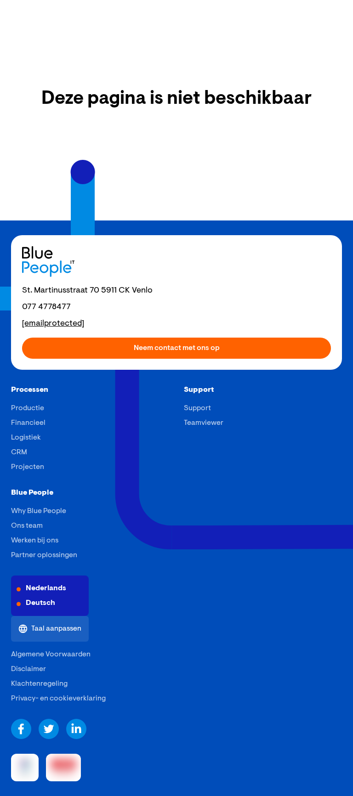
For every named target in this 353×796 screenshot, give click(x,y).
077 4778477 (46, 307)
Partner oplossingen (44, 555)
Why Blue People (38, 511)
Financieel (28, 423)
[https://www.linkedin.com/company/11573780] (76, 729)
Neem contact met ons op (177, 348)
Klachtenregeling (39, 684)
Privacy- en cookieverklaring (58, 698)
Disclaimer (28, 669)
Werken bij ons (34, 540)
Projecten (27, 467)
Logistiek (26, 437)
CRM (19, 452)
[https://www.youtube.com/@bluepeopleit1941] (49, 729)
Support (197, 408)
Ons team (27, 526)
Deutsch (40, 603)
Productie (27, 408)
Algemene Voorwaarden (51, 654)
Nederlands (46, 588)
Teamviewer (203, 423)
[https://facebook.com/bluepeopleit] (21, 729)
